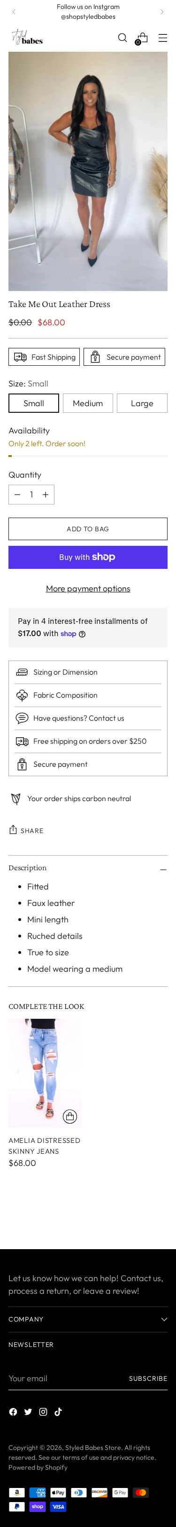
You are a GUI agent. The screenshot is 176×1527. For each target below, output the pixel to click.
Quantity (24, 474)
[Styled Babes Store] (27, 37)
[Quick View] (70, 1116)
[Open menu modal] (162, 37)
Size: (28, 383)
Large (142, 403)
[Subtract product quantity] (45, 494)
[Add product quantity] (17, 494)
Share (32, 830)
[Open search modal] (122, 37)
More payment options (88, 588)
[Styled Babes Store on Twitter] (29, 1413)
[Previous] (14, 12)
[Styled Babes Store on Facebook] (14, 1413)
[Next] (162, 12)
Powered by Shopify (38, 1467)
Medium (88, 403)
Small (33, 403)
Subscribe (148, 1378)
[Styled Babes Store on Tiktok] (59, 1413)
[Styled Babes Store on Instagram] (44, 1413)
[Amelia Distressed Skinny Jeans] (44, 1073)
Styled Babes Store (93, 1447)
